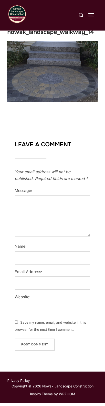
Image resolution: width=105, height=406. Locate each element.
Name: (21, 246)
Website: (23, 296)
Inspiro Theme (41, 394)
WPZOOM (67, 394)
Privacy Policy (18, 380)
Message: (23, 190)
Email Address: (28, 271)
